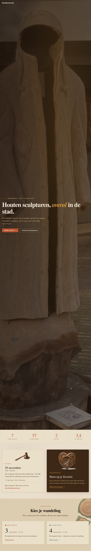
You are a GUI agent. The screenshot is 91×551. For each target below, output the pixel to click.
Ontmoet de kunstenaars (30, 230)
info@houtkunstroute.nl (12, 488)
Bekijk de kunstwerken (56, 487)
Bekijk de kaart (9, 230)
